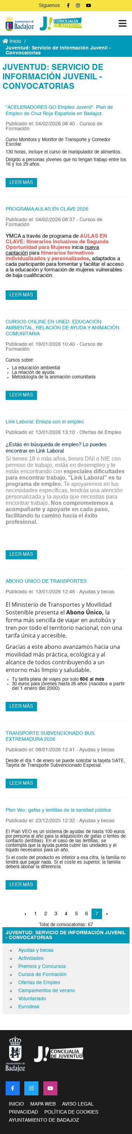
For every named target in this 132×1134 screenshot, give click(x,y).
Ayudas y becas (36, 950)
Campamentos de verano (46, 990)
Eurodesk (28, 1006)
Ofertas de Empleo (39, 982)
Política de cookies (71, 1112)
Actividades (31, 958)
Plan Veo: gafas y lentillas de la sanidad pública (58, 810)
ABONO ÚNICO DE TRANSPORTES (46, 581)
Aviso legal (78, 1104)
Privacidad (23, 1112)
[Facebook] (13, 1088)
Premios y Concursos (42, 966)
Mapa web (43, 1104)
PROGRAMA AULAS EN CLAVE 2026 (47, 209)
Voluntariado (32, 998)
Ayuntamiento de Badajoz (44, 1120)
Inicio (14, 41)
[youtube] (50, 1088)
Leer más (21, 182)
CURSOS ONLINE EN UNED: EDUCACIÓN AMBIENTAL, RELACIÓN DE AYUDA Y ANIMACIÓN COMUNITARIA (62, 328)
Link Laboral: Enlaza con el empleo (45, 422)
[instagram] (31, 1088)
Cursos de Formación (42, 974)
